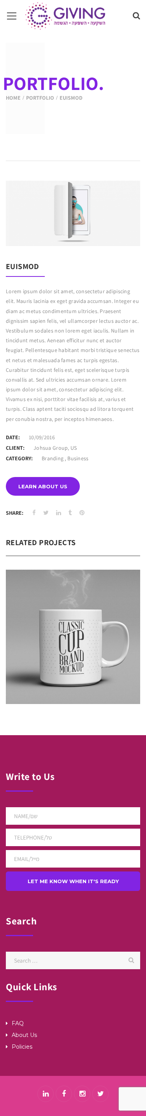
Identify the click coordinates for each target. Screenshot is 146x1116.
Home (13, 97)
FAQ (18, 1023)
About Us (24, 1035)
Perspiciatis (73, 616)
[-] (65, 15)
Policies (22, 1046)
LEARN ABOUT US (42, 486)
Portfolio (40, 97)
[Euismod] (124, 230)
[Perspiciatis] (85, 653)
